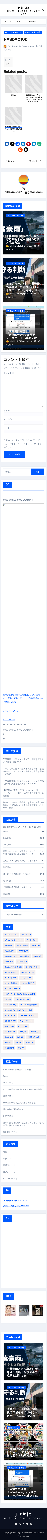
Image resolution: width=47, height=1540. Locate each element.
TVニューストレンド (13, 32)
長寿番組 (7, 894)
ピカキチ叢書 (9, 719)
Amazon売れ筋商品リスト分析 (17, 1069)
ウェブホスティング (13, 967)
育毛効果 (9, 1048)
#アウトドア (11, 935)
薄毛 (21, 1048)
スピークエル (11, 972)
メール (8, 419)
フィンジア (10, 1005)
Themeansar (23, 1536)
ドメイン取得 (11, 983)
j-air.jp (23, 7)
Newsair (37, 1532)
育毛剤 (29, 1043)
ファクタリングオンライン (15, 1200)
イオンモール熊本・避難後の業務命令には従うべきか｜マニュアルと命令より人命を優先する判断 (23, 288)
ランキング (10, 1021)
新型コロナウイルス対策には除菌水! (19, 1102)
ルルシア (9, 1026)
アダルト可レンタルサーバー (16, 1205)
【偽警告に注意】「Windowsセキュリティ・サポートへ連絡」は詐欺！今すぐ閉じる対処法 (23, 336)
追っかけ (7, 880)
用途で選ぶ (8, 1116)
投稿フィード (9, 1165)
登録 (5, 1152)
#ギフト (26, 935)
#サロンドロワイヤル (14, 940)
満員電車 (7, 867)
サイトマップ (9, 1083)
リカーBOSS (26, 1021)
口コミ (9, 1037)
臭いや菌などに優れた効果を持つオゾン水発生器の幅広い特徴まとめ (23, 1124)
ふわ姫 (9, 962)
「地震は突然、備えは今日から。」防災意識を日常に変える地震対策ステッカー (23, 782)
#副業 (8, 945)
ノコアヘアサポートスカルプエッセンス (20, 994)
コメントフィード (11, 1172)
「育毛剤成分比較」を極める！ (17, 887)
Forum (6, 831)
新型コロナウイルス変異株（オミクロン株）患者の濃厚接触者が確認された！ (23, 852)
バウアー (7, 844)
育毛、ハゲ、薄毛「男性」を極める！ (20, 860)
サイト (7, 428)
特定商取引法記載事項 (13, 1109)
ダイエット (10, 978)
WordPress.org (10, 1178)
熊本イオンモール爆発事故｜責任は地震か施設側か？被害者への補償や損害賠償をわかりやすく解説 (23, 805)
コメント (9, 373)
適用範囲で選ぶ (10, 1132)
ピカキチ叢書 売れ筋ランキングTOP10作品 (22, 1089)
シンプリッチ (32, 967)
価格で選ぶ (8, 1096)
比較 (20, 1037)
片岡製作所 (33, 1037)
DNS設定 (23, 951)
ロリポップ (10, 1032)
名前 (7, 410)
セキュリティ (27, 972)
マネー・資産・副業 (33, 32)
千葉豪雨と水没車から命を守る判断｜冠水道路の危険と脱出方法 (23, 239)
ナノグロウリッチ (12, 989)
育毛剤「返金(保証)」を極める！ (18, 874)
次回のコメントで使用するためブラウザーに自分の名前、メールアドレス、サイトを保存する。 (23, 444)
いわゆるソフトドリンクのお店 (17, 956)
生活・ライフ (13, 1428)
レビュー (22, 1026)
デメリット (26, 978)
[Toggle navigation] (5, 10)
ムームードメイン (11, 710)
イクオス (22, 962)
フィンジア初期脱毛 (28, 1005)
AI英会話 (9, 951)
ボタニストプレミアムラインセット (18, 1010)
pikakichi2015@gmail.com (22, 46)
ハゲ (8, 999)
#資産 (36, 945)
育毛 (18, 1043)
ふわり (37, 956)
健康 (23, 1032)
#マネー (31, 940)
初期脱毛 (35, 1032)
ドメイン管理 (28, 983)
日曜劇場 (7, 838)
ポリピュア (10, 1016)
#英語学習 (22, 945)
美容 (8, 1043)
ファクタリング (22, 999)
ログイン (7, 1158)
